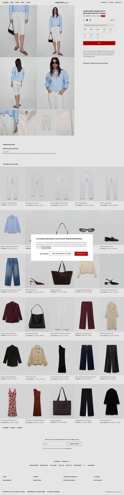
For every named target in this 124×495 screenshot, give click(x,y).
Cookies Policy (46, 248)
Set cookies (44, 253)
